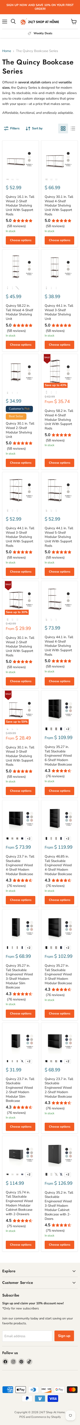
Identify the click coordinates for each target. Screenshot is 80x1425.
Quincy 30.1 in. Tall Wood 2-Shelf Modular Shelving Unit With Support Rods (20, 646)
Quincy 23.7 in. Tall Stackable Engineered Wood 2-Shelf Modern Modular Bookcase (59, 1088)
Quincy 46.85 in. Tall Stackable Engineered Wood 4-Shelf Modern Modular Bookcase (58, 865)
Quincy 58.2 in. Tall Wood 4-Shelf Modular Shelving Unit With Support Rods (59, 420)
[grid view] (63, 128)
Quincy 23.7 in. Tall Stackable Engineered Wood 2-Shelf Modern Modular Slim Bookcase (20, 1090)
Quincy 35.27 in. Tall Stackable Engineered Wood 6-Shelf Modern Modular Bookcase (58, 756)
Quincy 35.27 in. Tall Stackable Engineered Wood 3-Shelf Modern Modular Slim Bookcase (19, 976)
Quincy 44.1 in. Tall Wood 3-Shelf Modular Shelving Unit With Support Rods (20, 537)
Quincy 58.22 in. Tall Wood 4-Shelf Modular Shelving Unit (19, 312)
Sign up (64, 1335)
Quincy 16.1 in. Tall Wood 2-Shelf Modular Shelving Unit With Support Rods (20, 205)
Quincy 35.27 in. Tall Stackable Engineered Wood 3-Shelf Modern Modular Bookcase (58, 974)
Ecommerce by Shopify (46, 1417)
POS (22, 1417)
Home (6, 51)
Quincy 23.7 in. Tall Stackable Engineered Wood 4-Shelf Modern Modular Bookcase (20, 865)
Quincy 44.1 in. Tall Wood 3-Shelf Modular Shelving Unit (59, 312)
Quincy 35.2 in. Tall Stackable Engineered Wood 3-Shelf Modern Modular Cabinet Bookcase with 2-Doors (59, 1205)
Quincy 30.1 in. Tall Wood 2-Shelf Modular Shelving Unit (20, 430)
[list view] (73, 128)
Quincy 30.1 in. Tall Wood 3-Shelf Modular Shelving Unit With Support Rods (20, 756)
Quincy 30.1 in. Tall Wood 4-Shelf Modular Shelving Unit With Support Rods (59, 205)
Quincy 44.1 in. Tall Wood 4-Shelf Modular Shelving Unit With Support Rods (59, 646)
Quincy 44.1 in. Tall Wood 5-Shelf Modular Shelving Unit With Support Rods (59, 537)
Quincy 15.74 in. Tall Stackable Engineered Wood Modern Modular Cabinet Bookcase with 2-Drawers (19, 1203)
